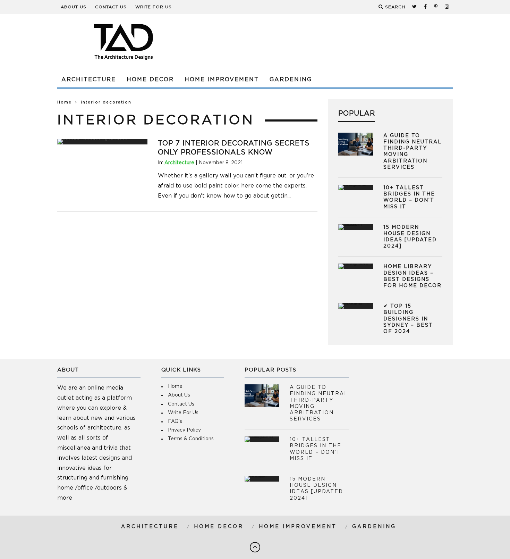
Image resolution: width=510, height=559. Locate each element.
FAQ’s (175, 421)
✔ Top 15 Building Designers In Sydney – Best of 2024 (408, 319)
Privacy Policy (184, 430)
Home (64, 102)
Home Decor (150, 79)
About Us (73, 7)
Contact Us (111, 7)
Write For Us (153, 7)
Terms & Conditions (191, 438)
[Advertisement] (326, 41)
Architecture (88, 79)
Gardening (291, 79)
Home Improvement (222, 79)
